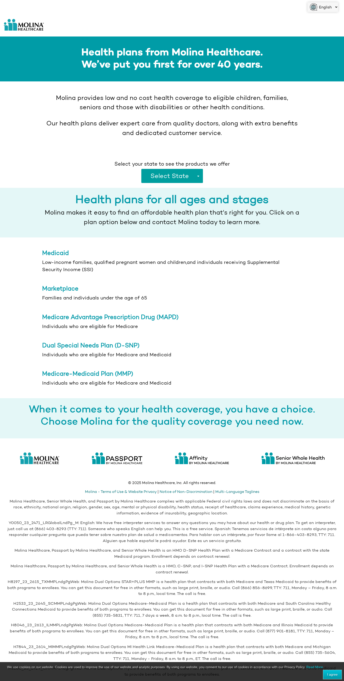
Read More (314, 667)
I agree (332, 674)
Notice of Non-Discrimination (186, 491)
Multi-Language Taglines (237, 491)
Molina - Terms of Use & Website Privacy (121, 491)
